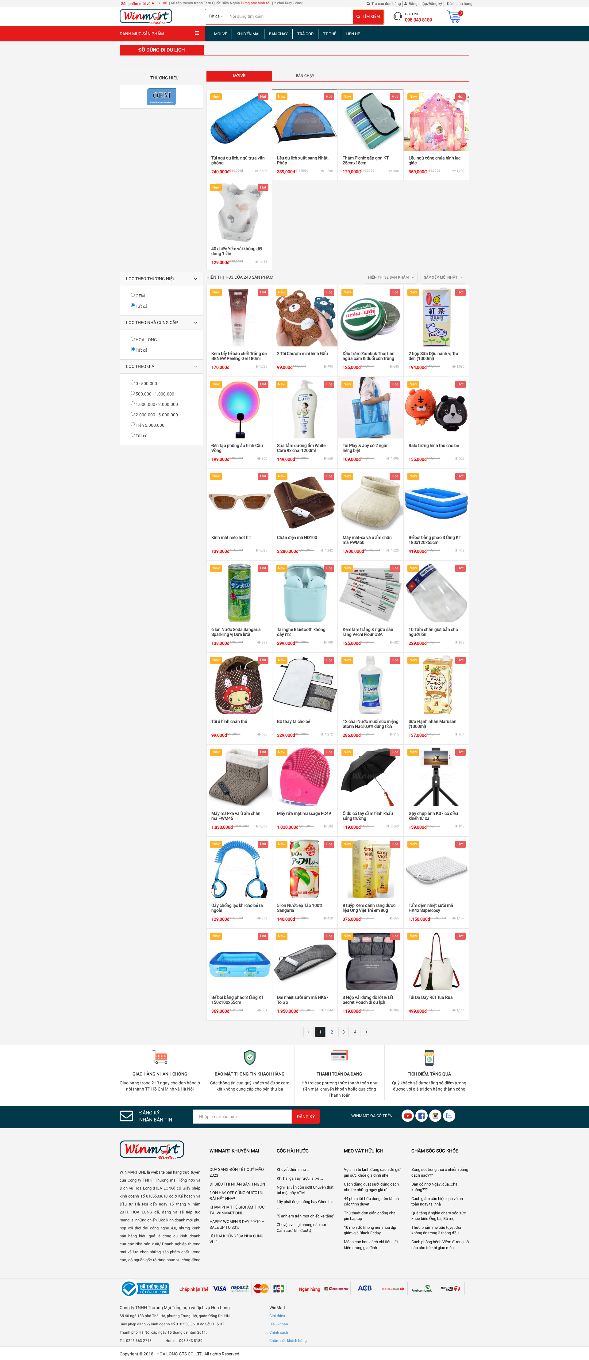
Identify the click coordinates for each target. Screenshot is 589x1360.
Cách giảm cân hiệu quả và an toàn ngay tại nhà (437, 1201)
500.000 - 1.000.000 (154, 394)
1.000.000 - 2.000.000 (156, 404)
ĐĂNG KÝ (306, 1116)
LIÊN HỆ (353, 34)
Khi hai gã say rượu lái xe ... (300, 1178)
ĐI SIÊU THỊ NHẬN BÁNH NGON (237, 1184)
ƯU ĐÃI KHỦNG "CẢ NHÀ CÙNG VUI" (237, 1239)
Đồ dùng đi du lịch (161, 50)
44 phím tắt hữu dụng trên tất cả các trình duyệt (371, 1201)
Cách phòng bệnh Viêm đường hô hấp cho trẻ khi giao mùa (440, 1245)
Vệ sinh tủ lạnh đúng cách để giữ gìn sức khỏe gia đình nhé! (372, 1172)
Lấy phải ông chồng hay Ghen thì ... (305, 1204)
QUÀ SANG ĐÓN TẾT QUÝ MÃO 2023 (237, 1172)
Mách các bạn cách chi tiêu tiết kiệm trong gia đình (371, 1245)
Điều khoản (278, 1324)
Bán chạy (305, 76)
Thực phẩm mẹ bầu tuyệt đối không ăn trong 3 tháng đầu (436, 1230)
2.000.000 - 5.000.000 (156, 414)
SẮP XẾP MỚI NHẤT (441, 277)
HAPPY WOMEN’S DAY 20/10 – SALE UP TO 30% (237, 1224)
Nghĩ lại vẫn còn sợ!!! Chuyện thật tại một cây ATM (305, 1190)
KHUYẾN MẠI (248, 34)
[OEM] (161, 96)
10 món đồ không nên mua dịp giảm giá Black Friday (370, 1230)
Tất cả (141, 306)
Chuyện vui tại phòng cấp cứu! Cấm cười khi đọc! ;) (302, 1227)
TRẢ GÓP (305, 34)
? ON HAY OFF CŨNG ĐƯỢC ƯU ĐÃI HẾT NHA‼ (236, 1195)
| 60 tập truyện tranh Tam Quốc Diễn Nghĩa (168, 3)
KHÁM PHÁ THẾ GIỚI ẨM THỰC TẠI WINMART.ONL (237, 1210)
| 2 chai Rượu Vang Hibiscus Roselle (265, 3)
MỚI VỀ (220, 34)
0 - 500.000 (146, 383)
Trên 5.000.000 (149, 425)
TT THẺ (329, 34)
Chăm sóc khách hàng (288, 1341)
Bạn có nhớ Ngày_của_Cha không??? (434, 1187)
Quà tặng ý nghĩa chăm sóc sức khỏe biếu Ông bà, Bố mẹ (438, 1216)
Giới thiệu (277, 1316)
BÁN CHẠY (278, 34)
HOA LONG (146, 339)
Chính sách (278, 1332)
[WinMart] (160, 1149)
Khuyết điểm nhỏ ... (293, 1169)
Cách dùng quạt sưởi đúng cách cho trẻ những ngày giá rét (371, 1187)
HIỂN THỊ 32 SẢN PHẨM (389, 277)
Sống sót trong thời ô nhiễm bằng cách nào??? (439, 1172)
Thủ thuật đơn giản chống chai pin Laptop (370, 1216)
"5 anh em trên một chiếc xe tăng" (305, 1216)
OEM (140, 295)
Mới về (239, 76)
